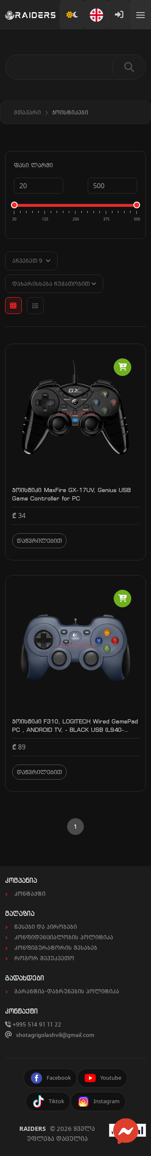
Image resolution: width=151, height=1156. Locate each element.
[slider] (14, 205)
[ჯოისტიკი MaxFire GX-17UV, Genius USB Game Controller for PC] (75, 413)
